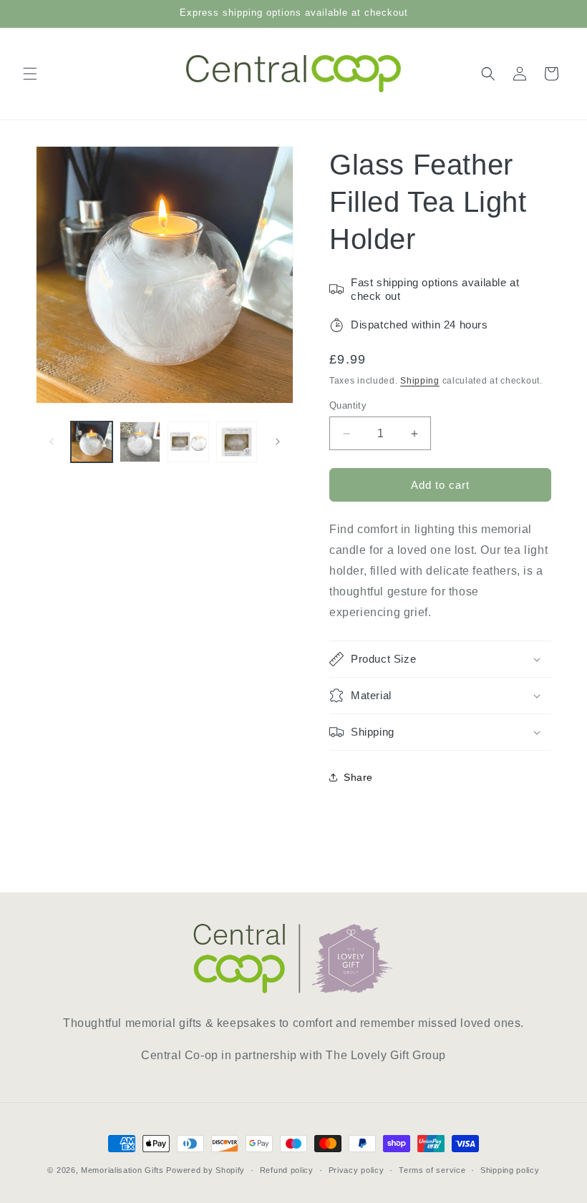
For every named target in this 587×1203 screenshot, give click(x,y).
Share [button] (358, 777)
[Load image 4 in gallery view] (237, 442)
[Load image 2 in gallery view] (140, 442)
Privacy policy (356, 1170)
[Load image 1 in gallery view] (91, 442)
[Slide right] (278, 441)
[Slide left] (51, 441)
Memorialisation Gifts (122, 1170)
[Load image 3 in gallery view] (188, 442)
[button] (30, 73)
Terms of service (432, 1170)
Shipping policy (510, 1170)
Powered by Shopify (205, 1170)
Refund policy (287, 1170)
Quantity (348, 405)
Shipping (420, 381)
